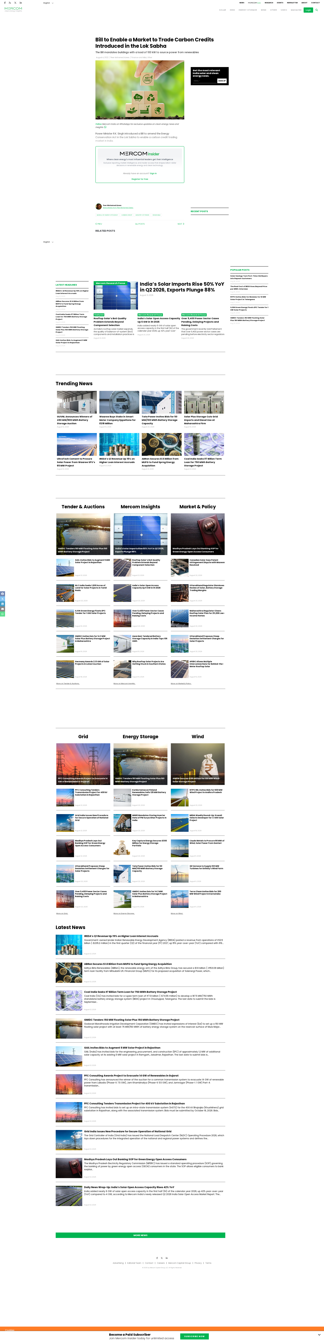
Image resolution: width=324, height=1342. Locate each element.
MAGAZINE (296, 10)
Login (308, 10)
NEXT (180, 223)
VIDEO (284, 10)
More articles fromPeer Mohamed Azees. (118, 208)
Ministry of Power (142, 215)
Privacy (198, 1263)
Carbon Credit (127, 215)
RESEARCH (269, 3)
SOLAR (222, 10)
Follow (98, 124)
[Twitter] (15, 2)
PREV (99, 223)
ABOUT (304, 3)
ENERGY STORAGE (248, 10)
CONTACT (315, 3)
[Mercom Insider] (254, 2)
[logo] (13, 10)
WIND (263, 10)
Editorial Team (134, 1263)
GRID (232, 10)
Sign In (153, 173)
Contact (149, 1263)
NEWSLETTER (292, 3)
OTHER (273, 10)
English (46, 3)
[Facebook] (5, 2)
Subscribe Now (194, 1336)
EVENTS (280, 3)
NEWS (241, 3)
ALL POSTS (140, 223)
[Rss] (10, 2)
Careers (161, 1263)
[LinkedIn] (20, 2)
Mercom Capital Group (179, 1263)
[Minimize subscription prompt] (319, 1334)
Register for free (140, 179)
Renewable (156, 215)
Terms (208, 1263)
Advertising (118, 1263)
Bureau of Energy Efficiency (107, 215)
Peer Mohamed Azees (120, 57)
